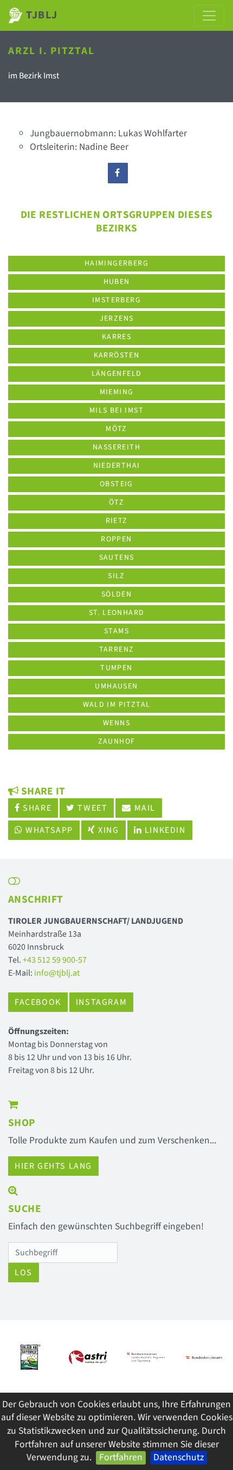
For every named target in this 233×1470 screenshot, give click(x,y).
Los (24, 1273)
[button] (24, 1357)
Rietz (117, 520)
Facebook (38, 1002)
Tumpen (116, 668)
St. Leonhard (117, 612)
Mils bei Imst (116, 410)
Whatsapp (48, 830)
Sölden (116, 594)
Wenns (116, 723)
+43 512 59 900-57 (55, 960)
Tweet (91, 808)
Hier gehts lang (53, 1166)
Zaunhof (116, 741)
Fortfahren (121, 1457)
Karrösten (117, 355)
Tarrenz (116, 649)
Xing (107, 830)
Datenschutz (178, 1457)
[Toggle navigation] (209, 16)
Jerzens (117, 318)
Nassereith (116, 447)
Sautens (116, 557)
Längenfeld (117, 373)
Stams (116, 631)
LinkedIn (163, 830)
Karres (116, 337)
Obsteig (116, 484)
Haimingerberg (116, 263)
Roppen (116, 539)
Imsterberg (116, 300)
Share (36, 808)
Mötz (116, 428)
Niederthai (116, 465)
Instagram (101, 1002)
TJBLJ (40, 15)
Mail (144, 808)
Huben (116, 281)
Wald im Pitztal (117, 704)
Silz (116, 576)
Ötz (116, 502)
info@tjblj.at (57, 973)
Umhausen (116, 686)
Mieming (117, 392)
